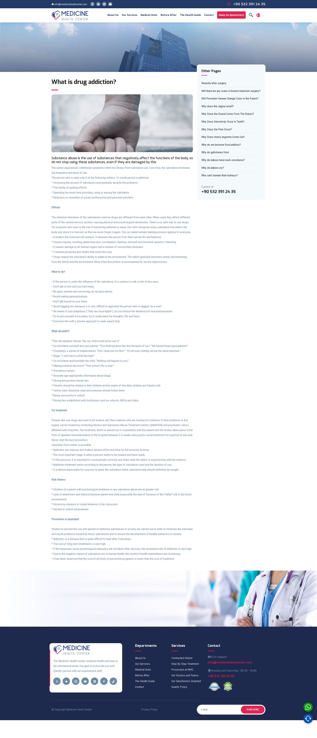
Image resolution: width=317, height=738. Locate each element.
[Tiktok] (113, 681)
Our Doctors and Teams (184, 675)
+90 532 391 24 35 (221, 676)
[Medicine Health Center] (70, 15)
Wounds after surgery (213, 83)
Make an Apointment (231, 15)
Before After (169, 15)
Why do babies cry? (212, 167)
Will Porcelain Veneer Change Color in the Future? (229, 98)
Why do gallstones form (215, 152)
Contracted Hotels (181, 658)
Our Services (129, 15)
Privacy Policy (149, 709)
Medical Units (149, 15)
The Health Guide (190, 15)
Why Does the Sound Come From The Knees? (227, 113)
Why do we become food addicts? (221, 144)
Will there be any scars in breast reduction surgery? (231, 91)
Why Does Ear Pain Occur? (216, 129)
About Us (113, 15)
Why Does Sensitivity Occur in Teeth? (223, 121)
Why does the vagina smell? (217, 106)
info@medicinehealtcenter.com (70, 4)
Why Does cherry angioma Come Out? (223, 137)
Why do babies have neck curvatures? (223, 160)
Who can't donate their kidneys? (219, 175)
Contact (209, 15)
